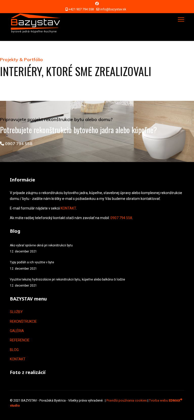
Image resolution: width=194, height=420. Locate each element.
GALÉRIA (17, 331)
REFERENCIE (20, 340)
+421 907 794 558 (81, 9)
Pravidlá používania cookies (126, 400)
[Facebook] (97, 4)
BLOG (14, 350)
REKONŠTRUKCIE (23, 321)
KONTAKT (68, 208)
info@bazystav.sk (113, 9)
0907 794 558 (18, 143)
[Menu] (181, 19)
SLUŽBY (16, 312)
